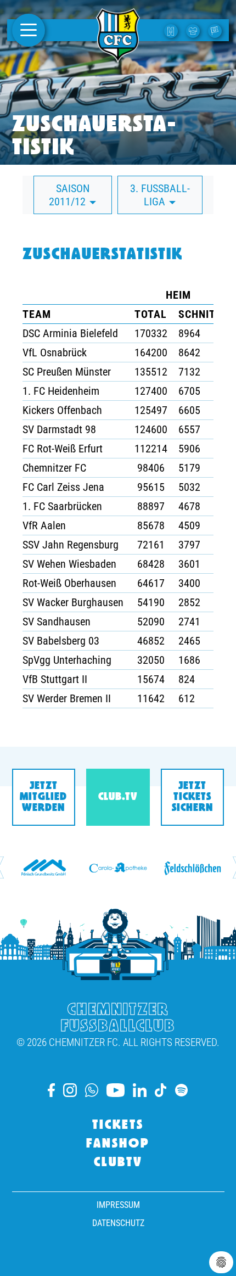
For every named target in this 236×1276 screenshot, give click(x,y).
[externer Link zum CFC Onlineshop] (194, 30)
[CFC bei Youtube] (115, 1090)
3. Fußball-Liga (160, 195)
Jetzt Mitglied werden (43, 797)
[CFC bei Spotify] (181, 1090)
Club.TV (117, 797)
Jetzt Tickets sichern (192, 797)
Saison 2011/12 (69, 195)
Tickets (118, 1125)
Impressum (118, 1205)
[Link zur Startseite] (118, 56)
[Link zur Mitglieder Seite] (216, 30)
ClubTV (118, 1162)
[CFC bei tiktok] (161, 1090)
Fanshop (118, 1144)
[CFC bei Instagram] (70, 1090)
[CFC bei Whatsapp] (91, 1090)
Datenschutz (118, 1223)
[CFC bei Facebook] (51, 1090)
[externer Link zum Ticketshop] (172, 30)
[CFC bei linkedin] (140, 1090)
